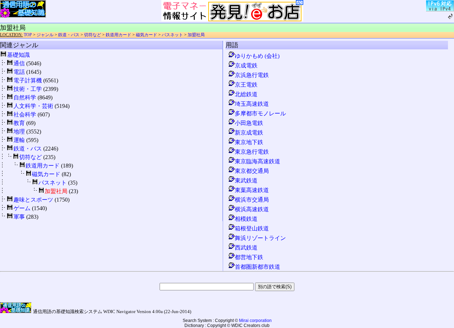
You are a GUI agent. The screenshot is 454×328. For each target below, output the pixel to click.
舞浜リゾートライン (260, 238)
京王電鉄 (246, 85)
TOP (28, 34)
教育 (19, 123)
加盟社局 (196, 34)
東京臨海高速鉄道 (257, 161)
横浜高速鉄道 (252, 209)
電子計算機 (27, 80)
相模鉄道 (246, 219)
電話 (19, 72)
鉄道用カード (118, 34)
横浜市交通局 (252, 200)
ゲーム (22, 208)
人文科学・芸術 (33, 106)
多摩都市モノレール (260, 113)
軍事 (19, 217)
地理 (19, 132)
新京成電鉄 (249, 133)
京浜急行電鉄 (252, 75)
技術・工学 (27, 89)
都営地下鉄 (249, 257)
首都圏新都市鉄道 (257, 267)
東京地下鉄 (249, 142)
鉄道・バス (68, 34)
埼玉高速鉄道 (252, 104)
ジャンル (45, 34)
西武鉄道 (246, 248)
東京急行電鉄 (252, 152)
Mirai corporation (255, 320)
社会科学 (24, 114)
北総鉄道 (246, 94)
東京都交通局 (252, 171)
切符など (92, 34)
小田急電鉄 (249, 123)
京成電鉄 (246, 65)
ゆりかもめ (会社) (257, 56)
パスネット (172, 34)
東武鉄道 (246, 180)
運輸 (19, 140)
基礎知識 (18, 55)
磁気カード (146, 34)
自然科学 (24, 97)
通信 (19, 63)
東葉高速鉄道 (252, 190)
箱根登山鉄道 (252, 228)
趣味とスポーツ (33, 200)
